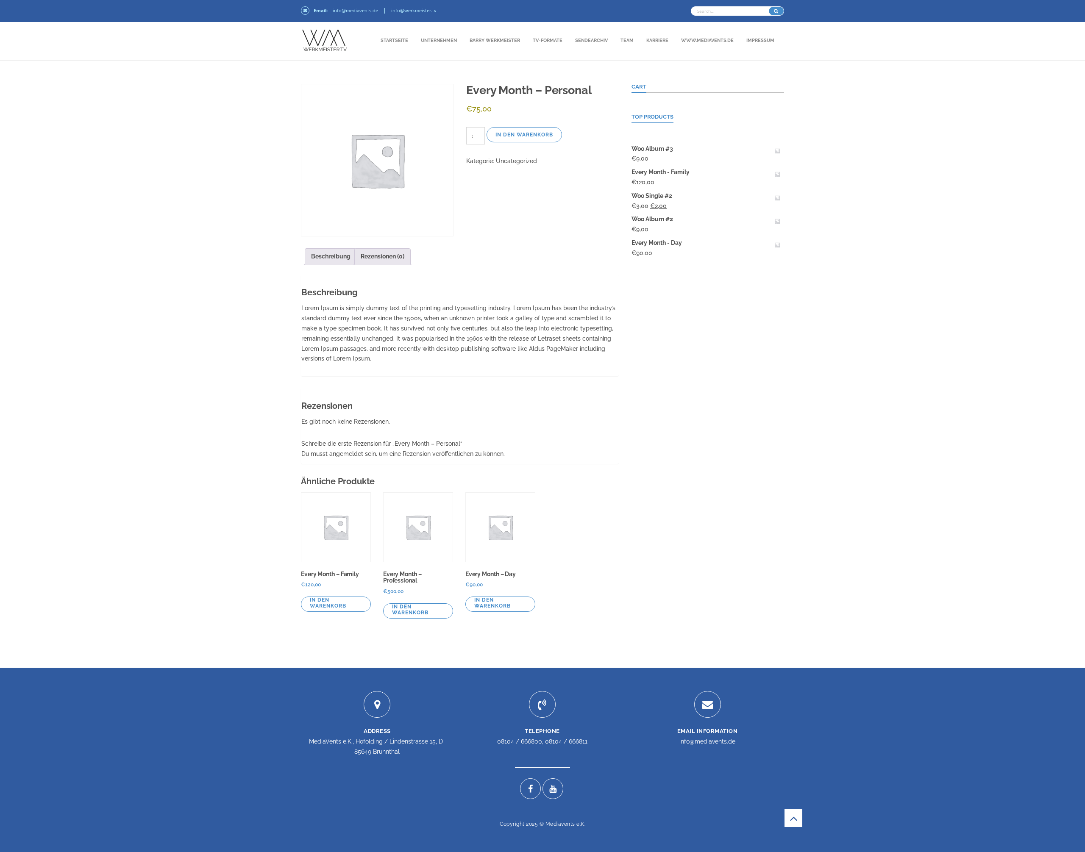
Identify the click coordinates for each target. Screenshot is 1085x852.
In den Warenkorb (524, 135)
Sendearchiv (591, 40)
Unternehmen (439, 40)
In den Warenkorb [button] (328, 603)
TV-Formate (547, 40)
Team (627, 40)
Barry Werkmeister (495, 40)
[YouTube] (552, 788)
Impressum (760, 40)
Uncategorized (516, 161)
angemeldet (346, 453)
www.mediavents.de (707, 40)
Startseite (394, 40)
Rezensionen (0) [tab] (382, 256)
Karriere (657, 40)
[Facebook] (530, 788)
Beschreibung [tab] (331, 256)
